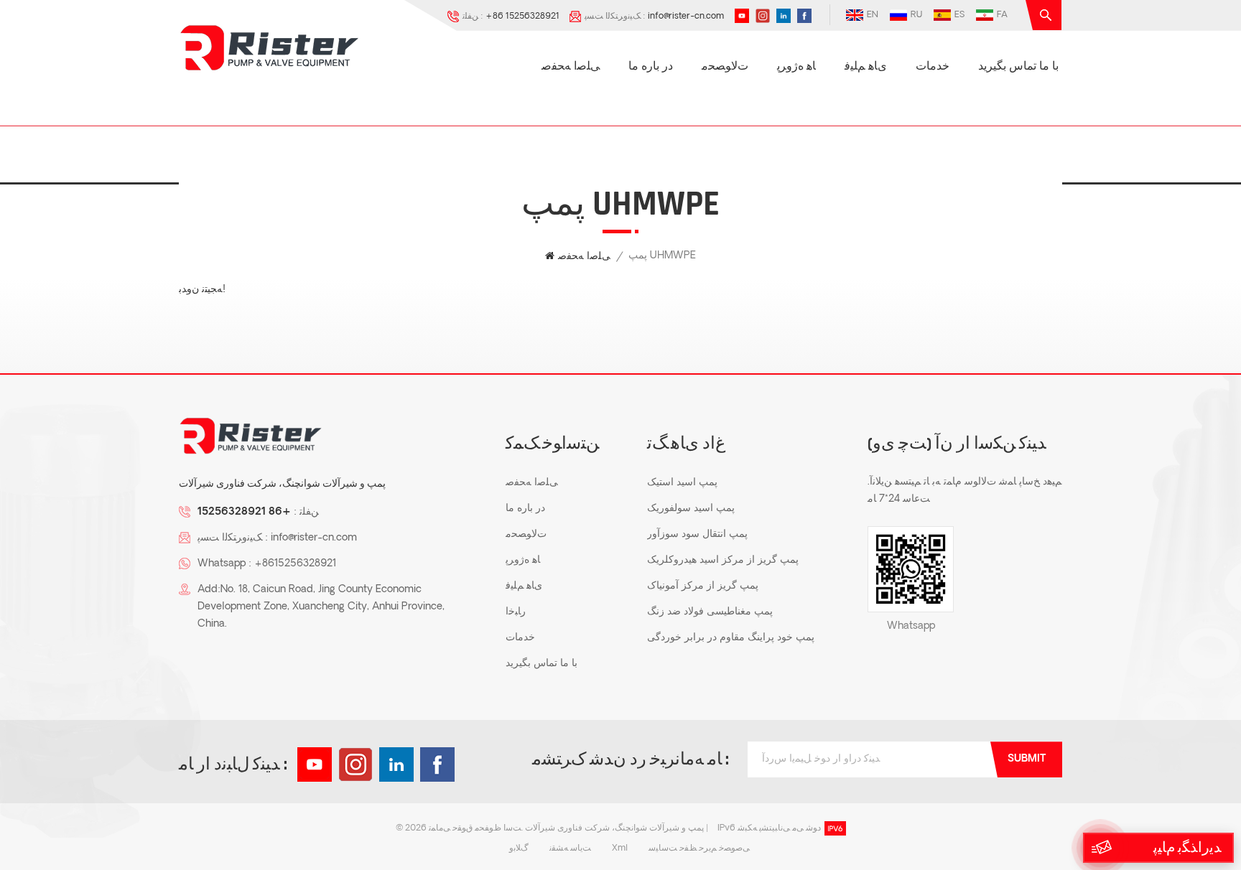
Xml (620, 848)
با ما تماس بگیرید (1018, 66)
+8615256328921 (295, 563)
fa (1002, 15)
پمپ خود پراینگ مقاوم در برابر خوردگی (730, 637)
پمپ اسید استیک (682, 482)
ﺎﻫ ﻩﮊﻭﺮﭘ (796, 66)
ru (916, 15)
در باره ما (650, 66)
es (959, 15)
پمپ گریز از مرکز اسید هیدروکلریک (723, 560)
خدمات (932, 66)
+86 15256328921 (522, 16)
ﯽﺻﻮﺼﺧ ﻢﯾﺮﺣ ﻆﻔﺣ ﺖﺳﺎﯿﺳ (699, 848)
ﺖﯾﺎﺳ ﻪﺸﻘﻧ (570, 848)
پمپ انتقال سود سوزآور (697, 534)
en (872, 15)
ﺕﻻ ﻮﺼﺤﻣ (725, 66)
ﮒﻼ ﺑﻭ (519, 848)
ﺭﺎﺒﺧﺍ (516, 612)
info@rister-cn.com (686, 16)
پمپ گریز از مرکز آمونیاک (702, 586)
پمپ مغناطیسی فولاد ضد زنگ (710, 612)
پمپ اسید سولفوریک (691, 508)
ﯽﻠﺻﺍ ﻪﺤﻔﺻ (571, 66)
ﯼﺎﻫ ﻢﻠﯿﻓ (866, 66)
